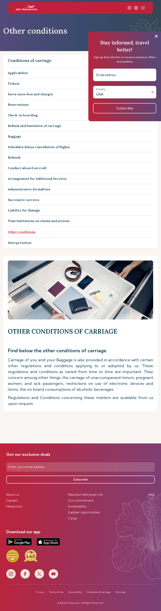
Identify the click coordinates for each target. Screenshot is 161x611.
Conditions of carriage (99, 592)
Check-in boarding (23, 115)
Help (151, 494)
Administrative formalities (29, 189)
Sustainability (77, 506)
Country (100, 89)
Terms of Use (56, 592)
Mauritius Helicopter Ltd (85, 494)
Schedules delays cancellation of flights (39, 147)
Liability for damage (24, 210)
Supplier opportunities (84, 512)
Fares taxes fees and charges (30, 94)
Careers (12, 500)
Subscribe (80, 479)
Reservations (18, 104)
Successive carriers (23, 200)
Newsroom (14, 506)
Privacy (40, 592)
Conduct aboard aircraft (27, 168)
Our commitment (81, 500)
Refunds (14, 157)
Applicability (18, 73)
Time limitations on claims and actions (39, 221)
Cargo (72, 518)
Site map (120, 592)
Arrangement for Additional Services (37, 179)
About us (12, 494)
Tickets (13, 83)
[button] (136, 8)
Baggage (14, 136)
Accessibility (75, 592)
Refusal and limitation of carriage (34, 126)
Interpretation (19, 243)
